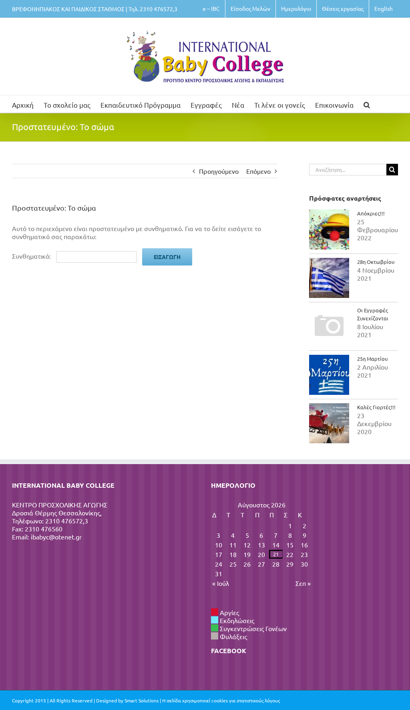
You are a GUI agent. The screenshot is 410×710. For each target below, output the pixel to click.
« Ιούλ (220, 583)
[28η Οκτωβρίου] (329, 278)
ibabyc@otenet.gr (56, 537)
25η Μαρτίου (372, 358)
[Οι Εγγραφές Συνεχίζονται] (329, 326)
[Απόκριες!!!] (329, 229)
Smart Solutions (142, 700)
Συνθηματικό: (32, 256)
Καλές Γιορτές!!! (376, 407)
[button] (367, 104)
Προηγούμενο (219, 171)
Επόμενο (258, 171)
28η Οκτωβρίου (375, 261)
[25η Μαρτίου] (329, 375)
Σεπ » (303, 583)
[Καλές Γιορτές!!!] (329, 423)
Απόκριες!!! (371, 213)
